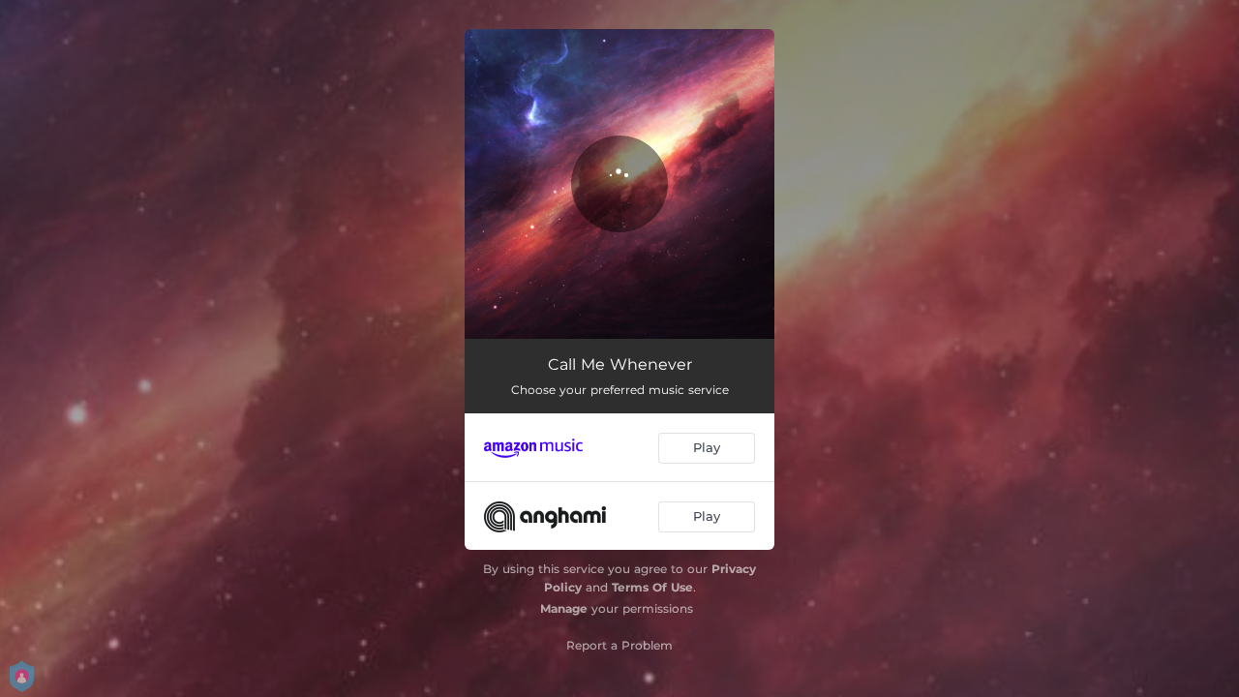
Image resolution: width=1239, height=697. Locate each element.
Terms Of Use (652, 587)
